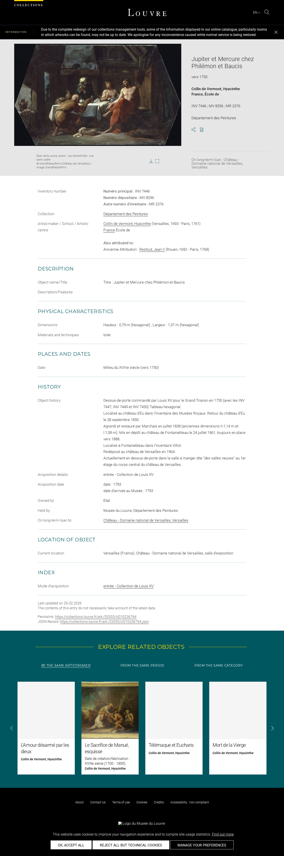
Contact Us (98, 802)
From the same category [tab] (218, 665)
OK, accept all (71, 845)
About (79, 802)
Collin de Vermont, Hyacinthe (215, 89)
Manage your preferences (202, 845)
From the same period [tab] (142, 665)
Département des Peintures (125, 214)
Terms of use (121, 802)
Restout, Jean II (152, 249)
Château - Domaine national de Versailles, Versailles (145, 520)
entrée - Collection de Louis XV (128, 586)
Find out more (223, 834)
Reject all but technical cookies (131, 845)
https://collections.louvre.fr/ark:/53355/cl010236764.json (104, 622)
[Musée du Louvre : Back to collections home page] (147, 12)
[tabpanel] (142, 728)
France (197, 94)
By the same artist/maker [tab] (66, 665)
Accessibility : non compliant (189, 802)
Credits (159, 802)
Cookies (141, 802)
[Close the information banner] (276, 32)
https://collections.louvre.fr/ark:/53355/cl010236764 (95, 617)
